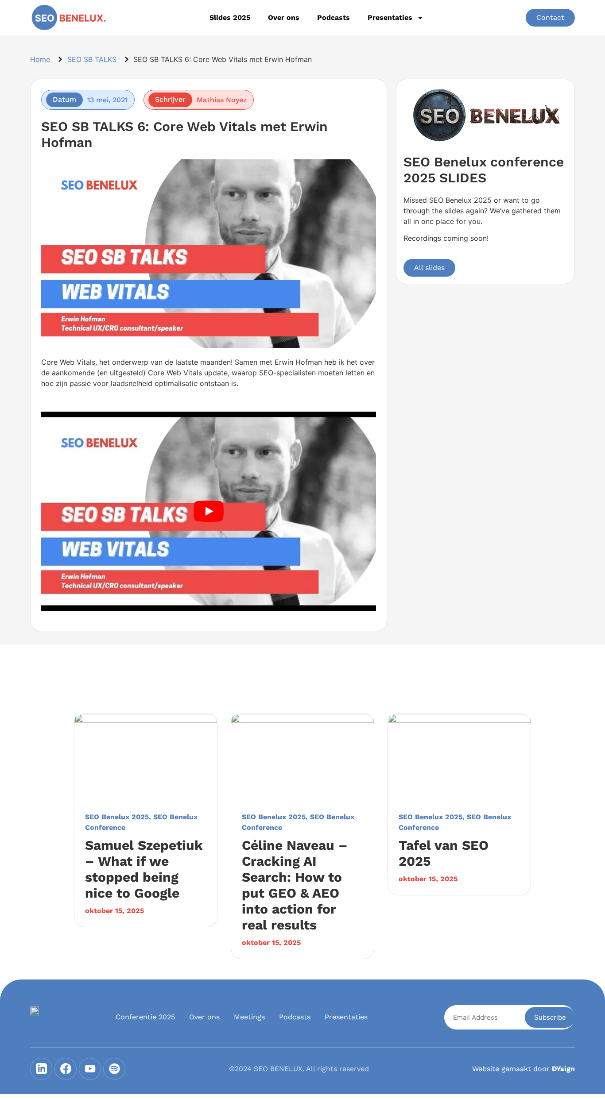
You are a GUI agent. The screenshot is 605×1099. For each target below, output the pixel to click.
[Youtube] (90, 1069)
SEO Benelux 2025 (117, 817)
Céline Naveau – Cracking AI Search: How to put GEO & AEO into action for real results (295, 885)
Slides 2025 (229, 17)
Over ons (283, 17)
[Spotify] (114, 1069)
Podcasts (333, 17)
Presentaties (390, 17)
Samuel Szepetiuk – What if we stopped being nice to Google (144, 869)
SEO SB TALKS (91, 59)
